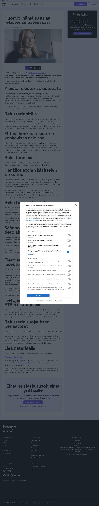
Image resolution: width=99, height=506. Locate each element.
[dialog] (49, 253)
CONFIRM (38, 295)
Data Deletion (40, 300)
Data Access (49, 300)
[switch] (69, 235)
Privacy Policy (58, 300)
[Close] (76, 205)
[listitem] (49, 232)
